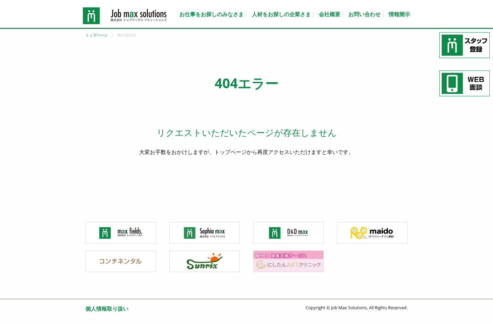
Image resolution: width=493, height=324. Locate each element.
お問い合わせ (364, 14)
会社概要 (329, 14)
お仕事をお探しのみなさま (211, 14)
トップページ (97, 35)
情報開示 (399, 14)
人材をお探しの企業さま (281, 14)
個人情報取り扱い (107, 308)
